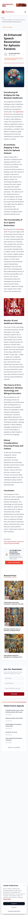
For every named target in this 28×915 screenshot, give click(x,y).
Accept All (14, 903)
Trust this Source (14, 562)
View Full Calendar (14, 747)
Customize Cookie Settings (14, 911)
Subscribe (14, 694)
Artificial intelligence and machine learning (13, 19)
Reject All (14, 907)
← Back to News (6, 27)
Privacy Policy (7, 899)
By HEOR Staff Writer (14, 53)
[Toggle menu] (25, 11)
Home (2, 17)
